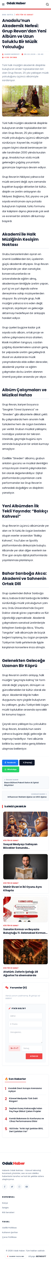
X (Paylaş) (27, 762)
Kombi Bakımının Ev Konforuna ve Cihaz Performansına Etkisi (26, 1120)
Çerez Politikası (9, 1237)
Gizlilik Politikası (9, 1227)
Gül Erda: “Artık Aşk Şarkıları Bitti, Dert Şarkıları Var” (26, 1130)
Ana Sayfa (7, 15)
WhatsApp (12, 769)
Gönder (34, 1056)
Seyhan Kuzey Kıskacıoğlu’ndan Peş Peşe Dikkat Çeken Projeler (25, 1110)
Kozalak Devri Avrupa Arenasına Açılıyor (25, 1090)
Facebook (11, 762)
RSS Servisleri (8, 1212)
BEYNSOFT (41, 1256)
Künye (5, 1203)
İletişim (5, 1207)
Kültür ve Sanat (24, 15)
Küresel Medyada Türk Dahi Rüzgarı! (23, 1100)
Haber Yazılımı (16, 1256)
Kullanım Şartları (10, 1232)
